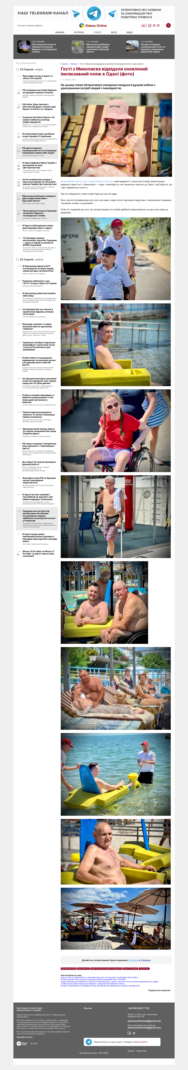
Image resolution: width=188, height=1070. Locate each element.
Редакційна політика (24, 1037)
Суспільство (144, 968)
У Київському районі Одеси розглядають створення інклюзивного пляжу (92, 984)
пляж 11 (126, 968)
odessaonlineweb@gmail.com (144, 1021)
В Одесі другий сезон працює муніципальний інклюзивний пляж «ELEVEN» (93, 979)
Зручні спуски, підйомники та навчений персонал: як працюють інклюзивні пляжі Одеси (100, 977)
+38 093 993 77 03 (138, 1008)
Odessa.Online (140, 1042)
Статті (97, 32)
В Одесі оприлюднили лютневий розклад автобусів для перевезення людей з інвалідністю (100, 986)
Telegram (145, 960)
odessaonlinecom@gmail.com (144, 1027)
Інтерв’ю (79, 32)
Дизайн (131, 1051)
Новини (59, 32)
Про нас (88, 1008)
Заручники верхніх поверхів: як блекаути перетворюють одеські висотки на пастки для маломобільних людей (109, 981)
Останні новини (26, 63)
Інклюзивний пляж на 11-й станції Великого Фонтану (87, 181)
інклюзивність (83, 968)
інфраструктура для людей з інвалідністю (106, 968)
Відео (130, 32)
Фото (114, 32)
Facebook (134, 960)
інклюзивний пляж (69, 968)
